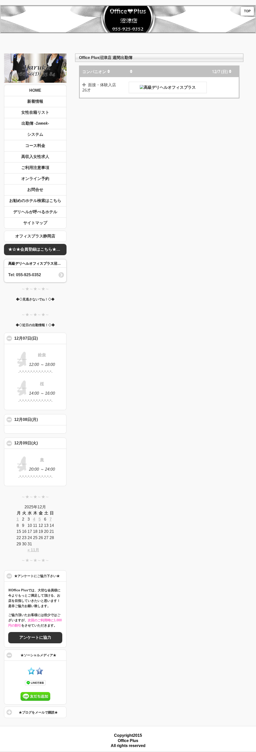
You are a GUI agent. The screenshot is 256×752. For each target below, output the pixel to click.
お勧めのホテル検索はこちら (35, 200)
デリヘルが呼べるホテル (35, 212)
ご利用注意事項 (35, 167)
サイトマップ (35, 223)
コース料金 (35, 145)
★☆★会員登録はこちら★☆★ (36, 249)
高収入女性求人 (35, 156)
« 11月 (33, 550)
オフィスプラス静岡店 (35, 236)
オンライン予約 (35, 178)
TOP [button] (247, 11)
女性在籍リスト (35, 112)
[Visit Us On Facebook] (39, 673)
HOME (35, 90)
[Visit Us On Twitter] (31, 673)
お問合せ (35, 189)
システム (35, 134)
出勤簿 (35, 123)
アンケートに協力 (35, 637)
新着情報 (35, 101)
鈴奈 (42, 355)
